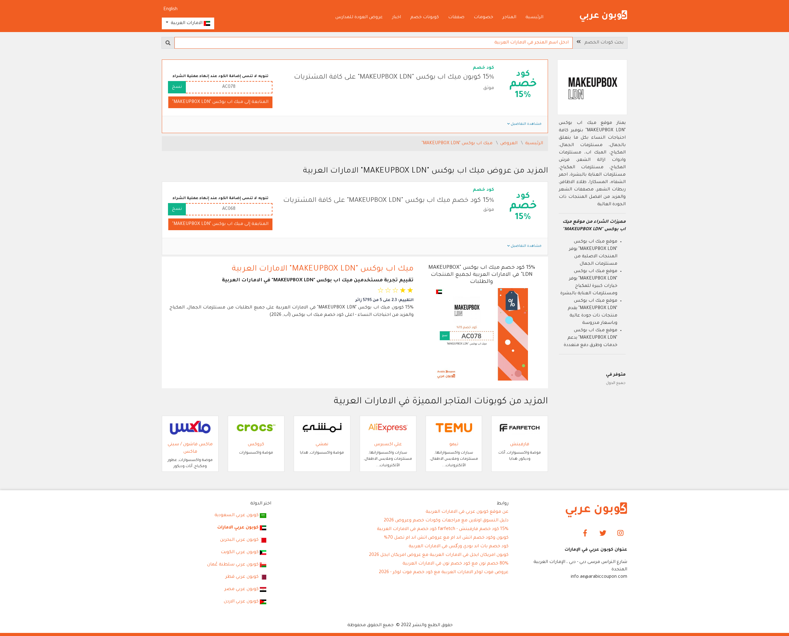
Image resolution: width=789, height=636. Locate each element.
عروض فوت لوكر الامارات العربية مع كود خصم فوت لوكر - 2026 (444, 572)
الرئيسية (534, 17)
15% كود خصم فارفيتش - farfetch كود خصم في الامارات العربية (443, 529)
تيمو (453, 444)
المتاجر (509, 17)
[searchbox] (373, 43)
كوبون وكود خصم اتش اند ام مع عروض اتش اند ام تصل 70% (446, 538)
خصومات (483, 17)
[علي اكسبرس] (388, 428)
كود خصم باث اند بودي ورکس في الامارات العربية (459, 546)
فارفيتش (519, 444)
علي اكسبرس (388, 444)
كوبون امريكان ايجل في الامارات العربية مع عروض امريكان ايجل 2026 (439, 555)
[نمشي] (322, 428)
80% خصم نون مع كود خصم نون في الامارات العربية (456, 563)
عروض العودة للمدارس (359, 17)
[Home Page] (596, 510)
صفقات (456, 17)
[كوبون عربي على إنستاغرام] (620, 533)
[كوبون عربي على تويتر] (603, 533)
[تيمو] (454, 428)
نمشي (322, 444)
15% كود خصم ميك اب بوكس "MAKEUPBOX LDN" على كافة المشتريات (388, 201)
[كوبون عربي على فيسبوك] (585, 533)
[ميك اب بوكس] (592, 88)
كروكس (256, 444)
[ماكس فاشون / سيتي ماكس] (190, 428)
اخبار (396, 17)
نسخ (177, 87)
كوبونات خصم (424, 17)
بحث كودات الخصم (602, 42)
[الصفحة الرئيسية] (603, 16)
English (170, 9)
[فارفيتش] (519, 428)
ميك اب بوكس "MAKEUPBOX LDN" (458, 143)
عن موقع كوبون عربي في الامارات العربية (467, 512)
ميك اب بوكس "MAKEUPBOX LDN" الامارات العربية (323, 269)
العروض (509, 143)
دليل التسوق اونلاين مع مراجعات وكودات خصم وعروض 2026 (446, 520)
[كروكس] (256, 428)
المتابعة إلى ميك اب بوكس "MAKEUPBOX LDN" (220, 102)
